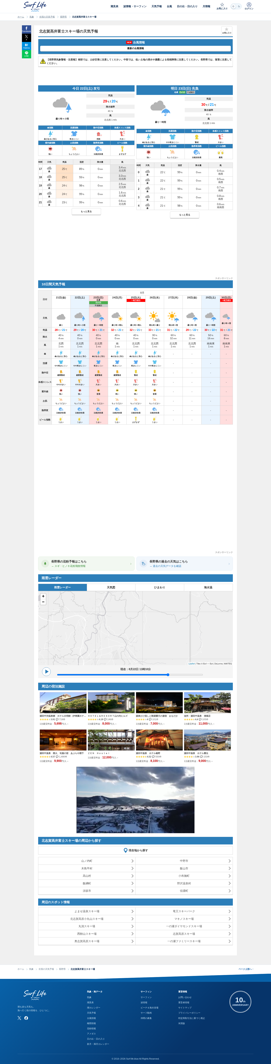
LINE (26, 56)
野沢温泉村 (184, 883)
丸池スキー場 (87, 926)
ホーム (21, 17)
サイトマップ (185, 1007)
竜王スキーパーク (184, 911)
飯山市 (184, 868)
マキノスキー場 (184, 918)
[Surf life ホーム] (35, 6)
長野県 (63, 17)
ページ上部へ (246, 969)
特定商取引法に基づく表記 (191, 1018)
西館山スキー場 (87, 933)
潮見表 (90, 1002)
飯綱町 (87, 883)
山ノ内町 (86, 860)
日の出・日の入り (96, 1039)
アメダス (91, 1033)
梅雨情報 (91, 1023)
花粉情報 (91, 1028)
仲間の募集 (146, 1018)
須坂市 (87, 890)
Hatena (26, 48)
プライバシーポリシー (189, 1013)
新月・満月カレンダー (98, 1044)
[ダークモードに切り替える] (236, 6)
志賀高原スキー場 (184, 933)
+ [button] (43, 596)
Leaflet (192, 663)
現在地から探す (138, 850)
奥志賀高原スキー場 (86, 941)
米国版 (181, 1023)
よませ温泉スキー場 (86, 911)
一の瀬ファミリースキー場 (184, 941)
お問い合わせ (185, 997)
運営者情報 (183, 1002)
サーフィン (146, 997)
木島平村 (86, 868)
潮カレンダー (93, 1007)
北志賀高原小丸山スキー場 (86, 918)
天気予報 (91, 1013)
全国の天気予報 (47, 17)
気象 (31, 17)
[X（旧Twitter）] (19, 1018)
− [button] (43, 602)
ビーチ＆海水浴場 (149, 1007)
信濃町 (184, 890)
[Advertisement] (135, 250)
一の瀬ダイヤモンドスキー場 (184, 926)
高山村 (87, 875)
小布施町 (184, 875)
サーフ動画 (146, 1013)
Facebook (26, 31)
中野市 (184, 860)
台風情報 (91, 1018)
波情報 (144, 1002)
